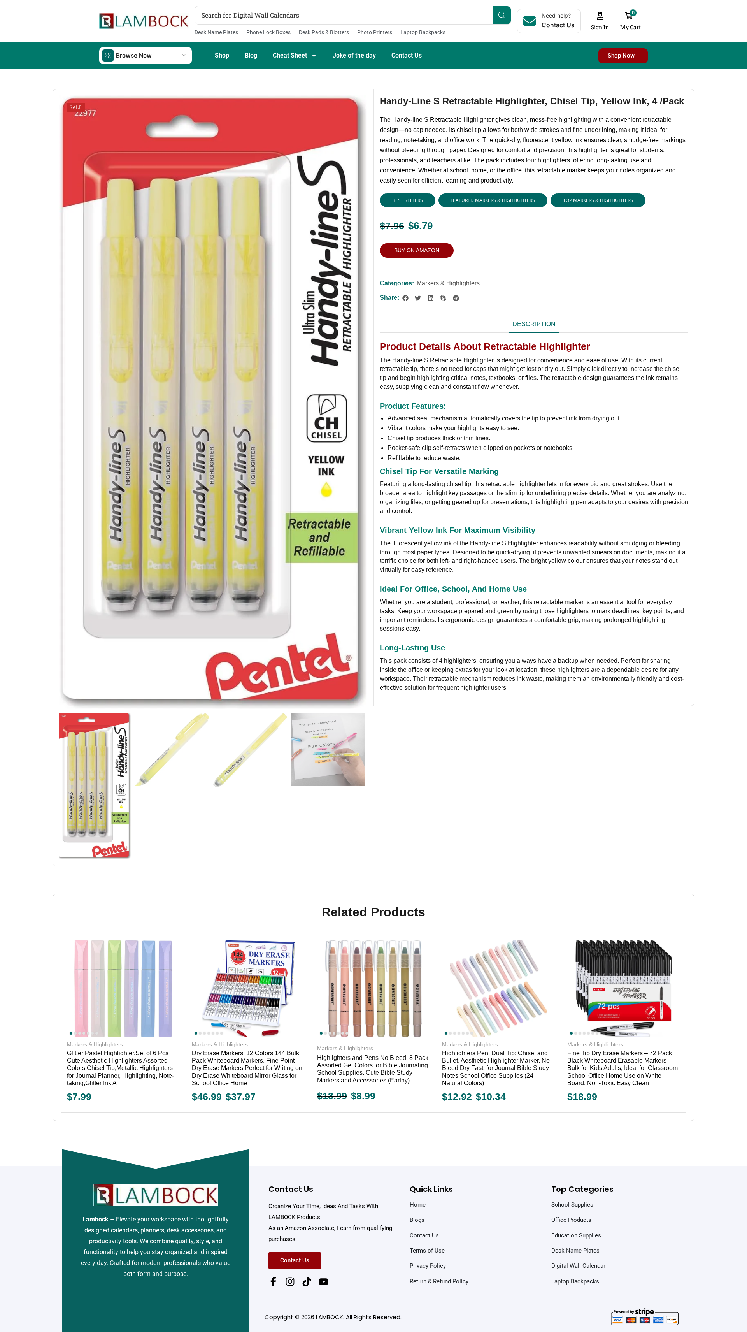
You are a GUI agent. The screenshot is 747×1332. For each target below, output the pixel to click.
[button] (600, 21)
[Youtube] (323, 1281)
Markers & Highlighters (448, 283)
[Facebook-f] (273, 1281)
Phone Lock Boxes (268, 32)
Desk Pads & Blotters (324, 32)
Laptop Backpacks (422, 32)
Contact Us (406, 55)
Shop (222, 55)
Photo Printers (374, 32)
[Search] (502, 15)
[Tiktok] (307, 1281)
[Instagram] (290, 1281)
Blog (251, 55)
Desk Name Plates (216, 32)
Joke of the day (354, 55)
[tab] (534, 326)
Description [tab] (534, 324)
